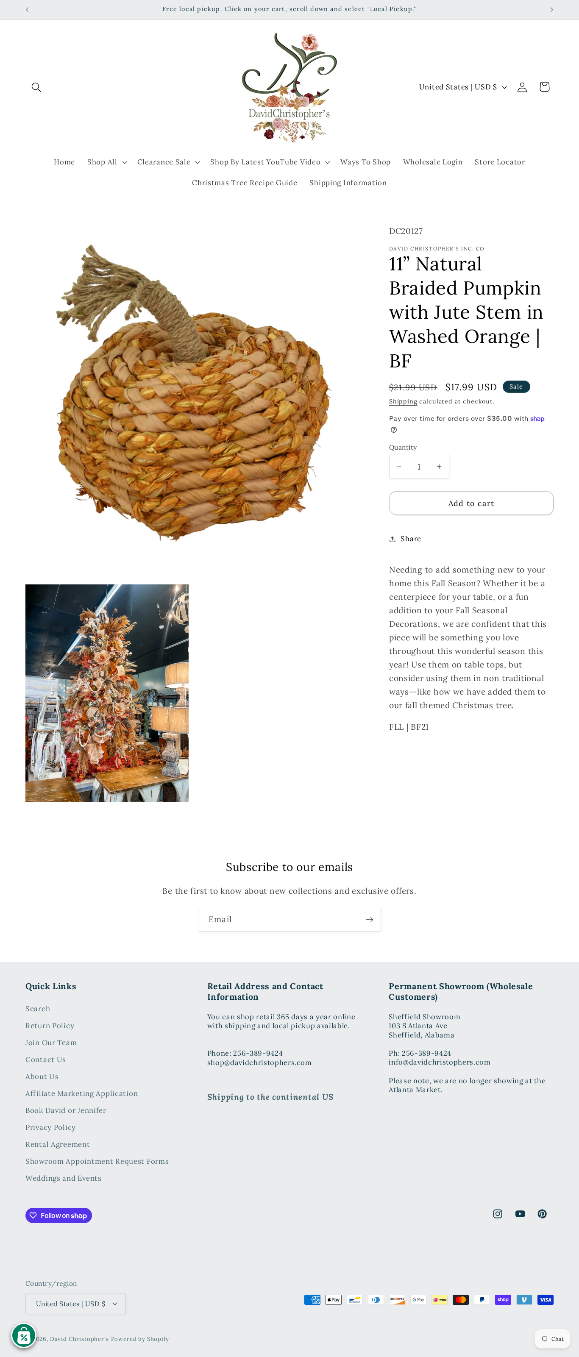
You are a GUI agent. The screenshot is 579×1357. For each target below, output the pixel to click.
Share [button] (411, 538)
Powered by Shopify (140, 1338)
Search (37, 1009)
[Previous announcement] (27, 9)
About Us (42, 1077)
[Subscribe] (369, 920)
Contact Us (45, 1060)
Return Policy (49, 1026)
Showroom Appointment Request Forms (97, 1161)
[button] (36, 87)
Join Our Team (51, 1043)
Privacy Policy (50, 1127)
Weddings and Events (63, 1178)
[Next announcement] (552, 9)
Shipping (403, 401)
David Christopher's (79, 1338)
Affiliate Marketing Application (81, 1093)
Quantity (403, 447)
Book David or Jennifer (65, 1110)
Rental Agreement (57, 1144)
